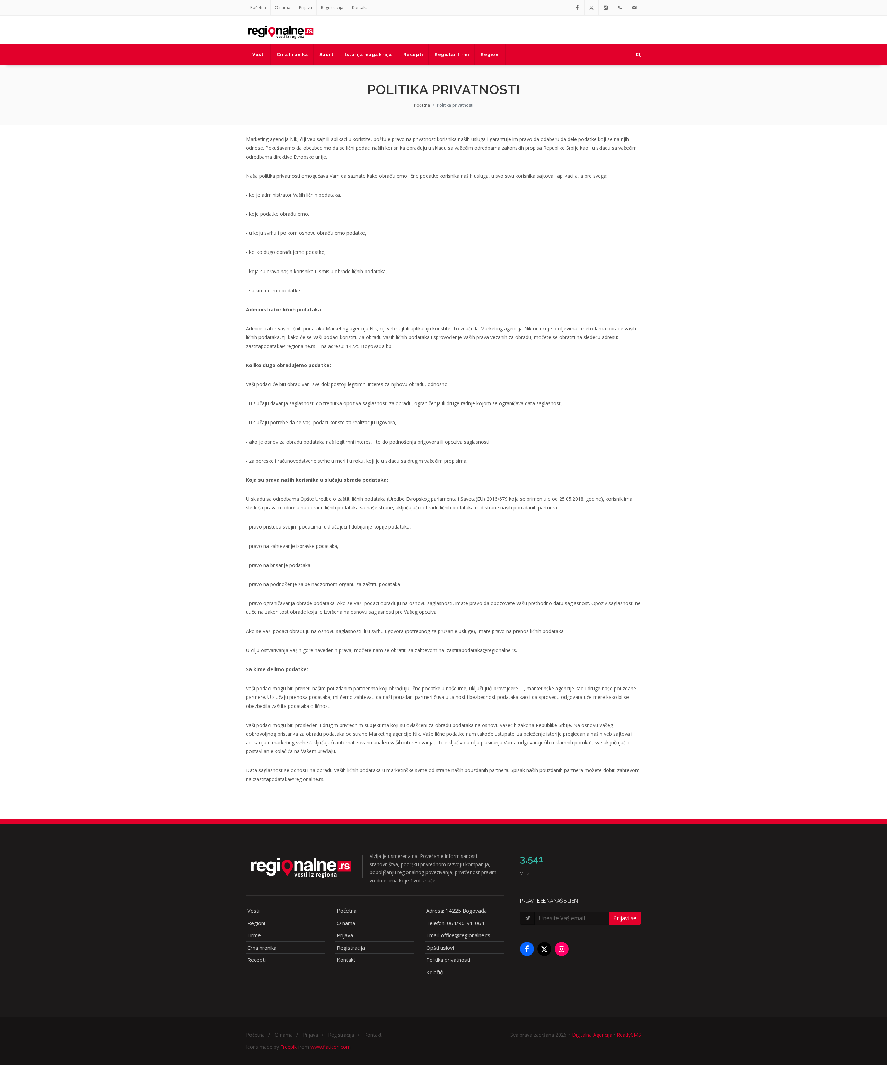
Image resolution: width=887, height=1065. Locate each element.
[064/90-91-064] (620, 7)
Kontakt (359, 7)
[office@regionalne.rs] (634, 7)
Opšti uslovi (440, 947)
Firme (254, 935)
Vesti (253, 910)
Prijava (305, 7)
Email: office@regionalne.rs (458, 935)
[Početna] (280, 30)
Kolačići (435, 972)
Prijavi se (624, 918)
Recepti (256, 959)
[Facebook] (577, 7)
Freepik (288, 1047)
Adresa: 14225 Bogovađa (456, 910)
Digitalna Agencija (592, 1034)
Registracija (332, 7)
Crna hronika (261, 947)
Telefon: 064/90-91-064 (455, 923)
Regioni (256, 923)
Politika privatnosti (448, 959)
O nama (282, 7)
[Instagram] (606, 7)
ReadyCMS (629, 1034)
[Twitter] (591, 7)
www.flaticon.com (330, 1047)
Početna (258, 7)
